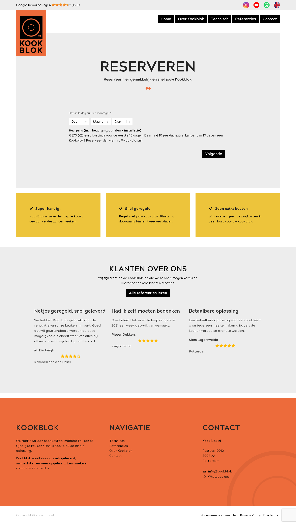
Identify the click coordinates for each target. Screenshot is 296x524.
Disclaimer (271, 515)
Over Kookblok (120, 451)
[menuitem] (246, 6)
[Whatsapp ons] (204, 477)
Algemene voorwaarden (219, 515)
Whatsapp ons (219, 477)
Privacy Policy (250, 515)
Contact (115, 456)
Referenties (118, 446)
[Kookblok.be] (31, 33)
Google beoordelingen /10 (48, 5)
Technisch (117, 441)
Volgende (213, 154)
